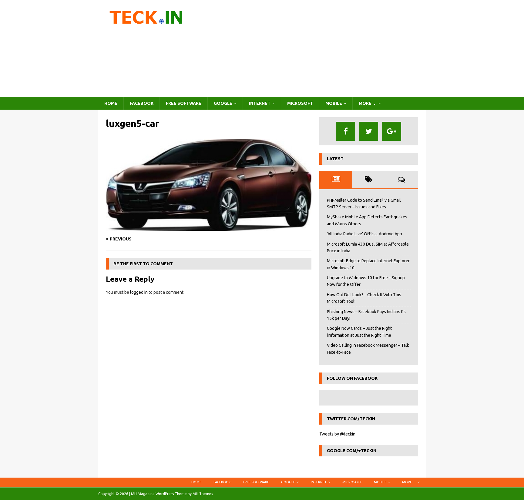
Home (110, 103)
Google (223, 103)
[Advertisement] (315, 48)
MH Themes (203, 494)
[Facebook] (345, 131)
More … (368, 103)
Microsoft (300, 103)
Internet (259, 103)
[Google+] (391, 131)
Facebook (141, 103)
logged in (139, 292)
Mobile (333, 103)
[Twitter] (368, 131)
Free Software (183, 103)
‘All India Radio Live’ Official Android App (364, 233)
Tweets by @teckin (337, 434)
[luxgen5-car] (208, 227)
